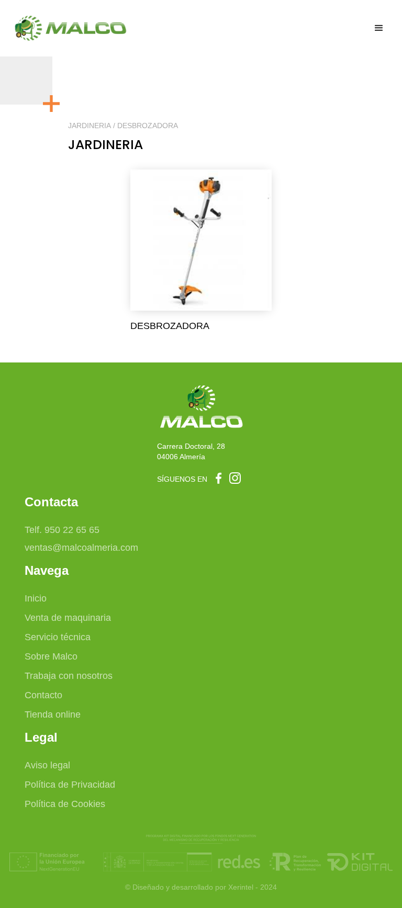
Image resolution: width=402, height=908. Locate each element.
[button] (379, 28)
